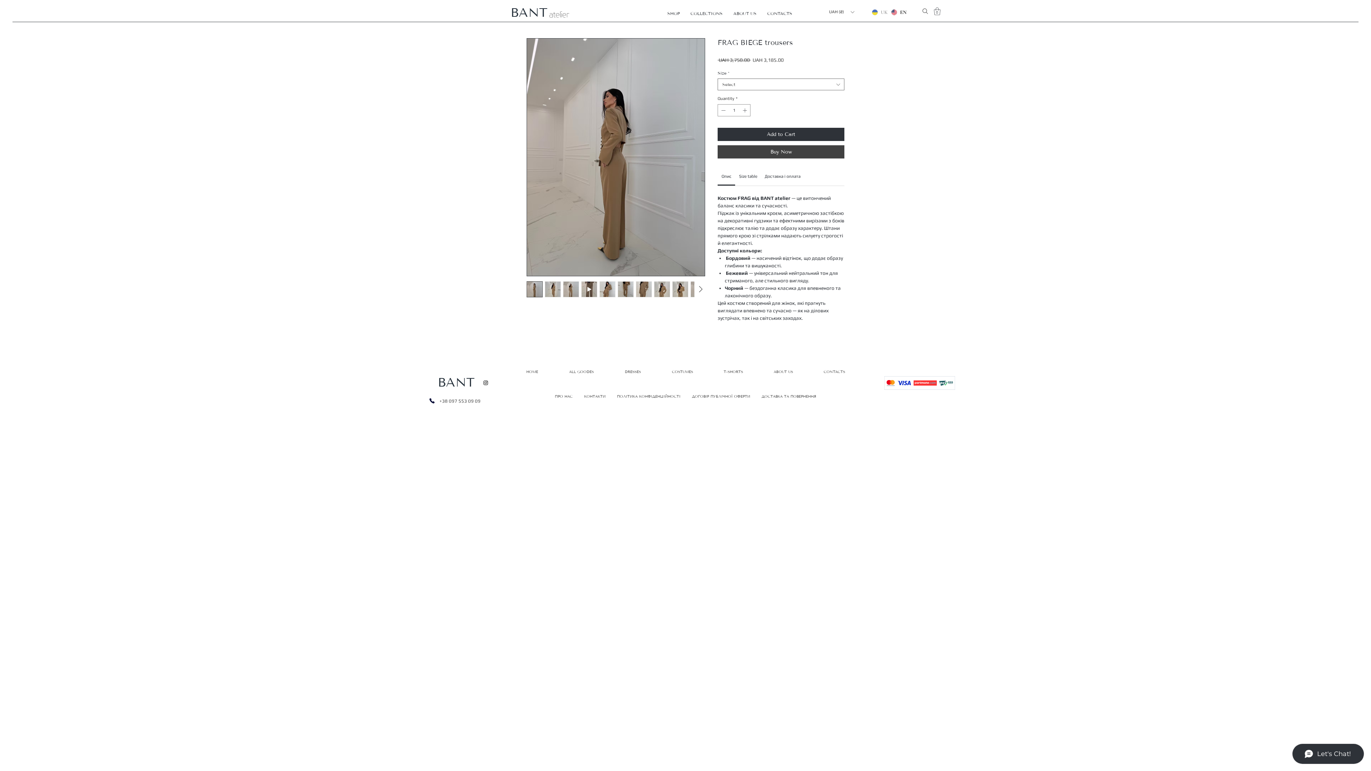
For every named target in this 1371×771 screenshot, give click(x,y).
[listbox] (841, 12)
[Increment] (745, 110)
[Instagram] (486, 383)
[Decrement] (723, 110)
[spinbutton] (734, 110)
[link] (727, 176)
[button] (673, 13)
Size (723, 73)
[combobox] (781, 84)
